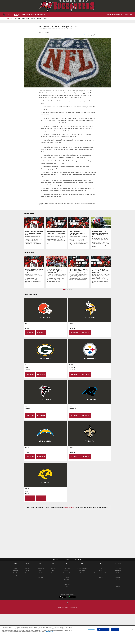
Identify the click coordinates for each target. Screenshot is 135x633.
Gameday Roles (82, 570)
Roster (15, 565)
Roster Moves (27, 568)
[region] (67, 629)
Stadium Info (100, 565)
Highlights (40, 570)
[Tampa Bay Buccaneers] (67, 603)
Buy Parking (41, 333)
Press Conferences (40, 568)
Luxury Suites (66, 577)
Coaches (15, 568)
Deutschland (118, 588)
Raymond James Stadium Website (100, 572)
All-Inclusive (66, 575)
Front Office (15, 572)
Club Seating (66, 570)
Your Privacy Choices (86, 609)
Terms (67, 586)
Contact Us (82, 572)
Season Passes (67, 568)
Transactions (15, 570)
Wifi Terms (101, 575)
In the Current (40, 577)
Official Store (118, 568)
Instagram (118, 586)
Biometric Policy (55, 609)
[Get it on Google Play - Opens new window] (72, 597)
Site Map (65, 609)
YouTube (118, 579)
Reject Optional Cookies (103, 629)
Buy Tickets (30, 333)
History (15, 575)
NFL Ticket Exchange (118, 572)
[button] (64, 289)
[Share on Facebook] (85, 36)
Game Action (53, 568)
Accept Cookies (115, 629)
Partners (82, 575)
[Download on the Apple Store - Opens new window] (62, 597)
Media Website (118, 570)
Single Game (66, 565)
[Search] (105, 14)
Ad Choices (74, 609)
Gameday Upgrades (66, 572)
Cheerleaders (53, 575)
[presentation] (110, 289)
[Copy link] (94, 35)
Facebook (118, 581)
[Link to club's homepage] (4, 14)
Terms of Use (33, 609)
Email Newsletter (118, 577)
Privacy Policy (22, 609)
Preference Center (111, 609)
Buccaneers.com (68, 507)
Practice (53, 570)
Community (27, 572)
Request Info (66, 581)
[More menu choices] (44, 14)
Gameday (101, 568)
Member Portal (67, 584)
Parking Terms (100, 577)
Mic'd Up (40, 572)
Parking (100, 570)
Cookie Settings (99, 609)
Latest (27, 565)
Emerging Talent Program (82, 568)
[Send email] (91, 36)
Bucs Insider (40, 575)
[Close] (132, 629)
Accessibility (44, 609)
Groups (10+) (66, 579)
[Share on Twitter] (88, 36)
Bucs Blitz (27, 570)
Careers (82, 565)
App (118, 565)
